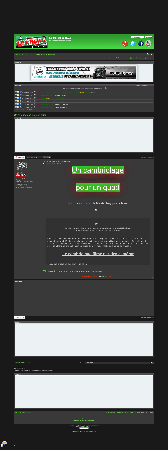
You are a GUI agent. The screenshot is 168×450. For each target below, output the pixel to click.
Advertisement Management (88, 431)
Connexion (150, 58)
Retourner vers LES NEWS (23, 362)
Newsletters (126, 58)
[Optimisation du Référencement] (84, 428)
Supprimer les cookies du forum (124, 412)
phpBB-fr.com (88, 426)
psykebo (82, 92)
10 (27, 109)
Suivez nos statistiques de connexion (84, 420)
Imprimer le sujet (147, 54)
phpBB (79, 425)
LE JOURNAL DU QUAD (40, 54)
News (120, 58)
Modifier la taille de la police (151, 54)
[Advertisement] (82, 18)
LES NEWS (51, 54)
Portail (19, 54)
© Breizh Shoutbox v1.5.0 (144, 85)
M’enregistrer (140, 58)
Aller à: (82, 362)
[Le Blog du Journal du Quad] (32, 41)
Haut (152, 278)
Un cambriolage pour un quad (30, 115)
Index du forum (27, 54)
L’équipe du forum (110, 412)
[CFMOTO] (84, 79)
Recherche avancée (146, 39)
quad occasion (84, 419)
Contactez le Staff (114, 58)
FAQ (133, 58)
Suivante (31, 109)
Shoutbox (18, 85)
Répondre (17, 156)
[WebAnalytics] (88, 417)
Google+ (14, 445)
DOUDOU (48, 163)
